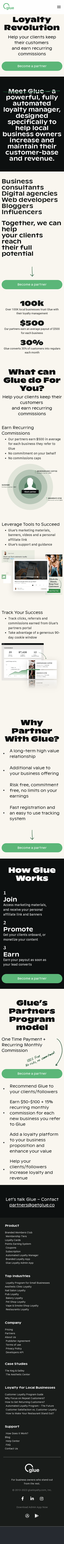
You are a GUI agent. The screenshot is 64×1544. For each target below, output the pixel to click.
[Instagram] (41, 1499)
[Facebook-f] (22, 1499)
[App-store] (27, 1516)
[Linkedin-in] (32, 1499)
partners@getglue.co (32, 1205)
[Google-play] (37, 1516)
